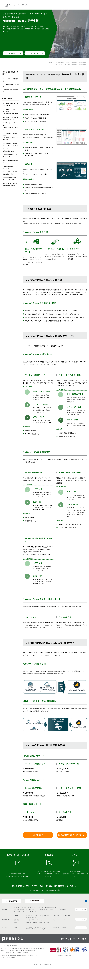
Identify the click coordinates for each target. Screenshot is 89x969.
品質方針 (33, 955)
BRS (47, 920)
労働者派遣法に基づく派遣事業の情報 (24, 950)
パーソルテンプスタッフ (34, 907)
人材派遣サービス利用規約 (22, 952)
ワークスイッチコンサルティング (43, 927)
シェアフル (28, 922)
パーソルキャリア (33, 909)
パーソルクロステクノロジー (20, 909)
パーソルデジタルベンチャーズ (47, 909)
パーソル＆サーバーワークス (35, 911)
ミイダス (52, 920)
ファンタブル (47, 915)
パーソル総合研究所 (61, 909)
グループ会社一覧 (81, 909)
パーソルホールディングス (20, 907)
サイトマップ (4, 945)
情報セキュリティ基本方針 (7, 950)
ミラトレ (35, 922)
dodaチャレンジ (61, 920)
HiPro (48, 922)
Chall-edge (67, 915)
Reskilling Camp (36, 928)
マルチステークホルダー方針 (8, 957)
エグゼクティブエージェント (37, 920)
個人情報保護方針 (14, 945)
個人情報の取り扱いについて (37, 948)
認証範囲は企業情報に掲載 (64, 955)
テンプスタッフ (29, 915)
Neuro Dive (42, 922)
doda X (68, 920)
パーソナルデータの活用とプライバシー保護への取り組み (14, 948)
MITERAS (64, 927)
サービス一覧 (81, 919)
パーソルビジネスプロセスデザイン (50, 907)
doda (27, 920)
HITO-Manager (56, 927)
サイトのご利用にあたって (7, 952)
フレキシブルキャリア (57, 915)
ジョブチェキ (38, 915)
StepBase (44, 928)
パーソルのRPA (29, 927)
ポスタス (28, 928)
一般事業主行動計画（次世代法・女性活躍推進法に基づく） (15, 955)
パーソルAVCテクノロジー (20, 911)
